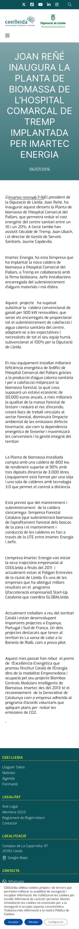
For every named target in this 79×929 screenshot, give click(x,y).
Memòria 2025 (14, 812)
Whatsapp (16, 881)
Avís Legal (10, 806)
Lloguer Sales (13, 767)
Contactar (9, 823)
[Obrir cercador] (70, 5)
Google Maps (18, 857)
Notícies (8, 773)
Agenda (8, 778)
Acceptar (13, 922)
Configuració (55, 922)
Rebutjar (33, 922)
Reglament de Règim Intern (23, 818)
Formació (10, 784)
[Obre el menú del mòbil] (7, 35)
